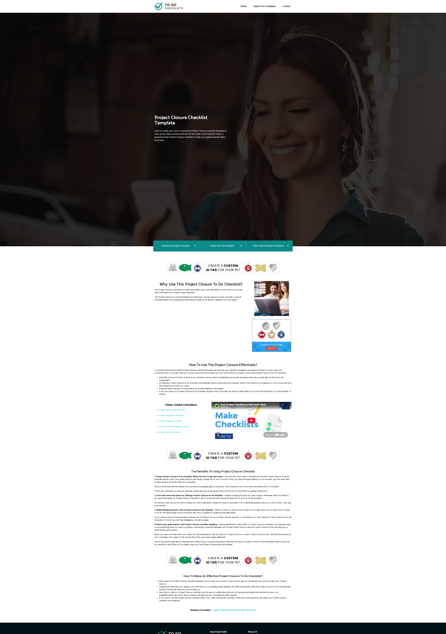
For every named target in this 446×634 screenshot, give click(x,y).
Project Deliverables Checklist (172, 410)
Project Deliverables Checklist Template (234, 610)
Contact (286, 6)
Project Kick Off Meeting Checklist (174, 426)
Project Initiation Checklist (170, 421)
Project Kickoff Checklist (170, 432)
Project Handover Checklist (171, 415)
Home (244, 6)
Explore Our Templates (265, 6)
